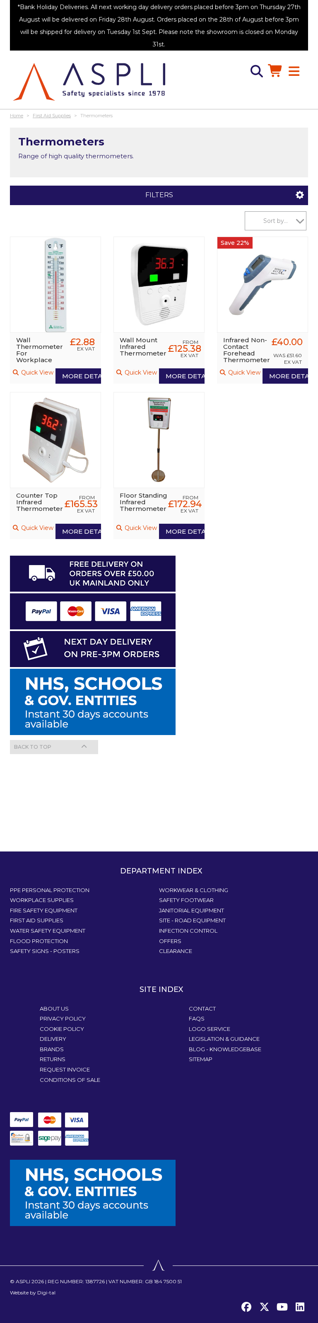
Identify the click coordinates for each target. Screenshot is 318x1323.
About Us (54, 1008)
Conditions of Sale (70, 1079)
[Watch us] (282, 1307)
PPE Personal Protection (49, 890)
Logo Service (209, 1029)
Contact (202, 1008)
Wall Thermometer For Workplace (39, 350)
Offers (170, 941)
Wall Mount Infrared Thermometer (143, 346)
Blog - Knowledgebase (225, 1049)
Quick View (36, 372)
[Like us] (246, 1307)
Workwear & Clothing (193, 890)
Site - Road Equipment (192, 920)
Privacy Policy (63, 1018)
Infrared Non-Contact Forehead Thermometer (246, 350)
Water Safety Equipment (47, 930)
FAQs (197, 1018)
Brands (52, 1049)
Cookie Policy (62, 1029)
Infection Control (188, 930)
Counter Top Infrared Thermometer (39, 502)
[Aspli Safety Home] (89, 81)
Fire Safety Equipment (43, 910)
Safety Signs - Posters (45, 951)
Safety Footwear (186, 900)
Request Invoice (65, 1069)
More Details (81, 376)
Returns (52, 1059)
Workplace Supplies (42, 900)
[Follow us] (264, 1307)
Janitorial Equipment (191, 910)
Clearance (175, 951)
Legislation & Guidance (224, 1038)
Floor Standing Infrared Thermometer (143, 502)
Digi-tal (46, 1292)
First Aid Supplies (36, 920)
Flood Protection (39, 941)
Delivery (53, 1038)
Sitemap (200, 1059)
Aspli (23, 1281)
